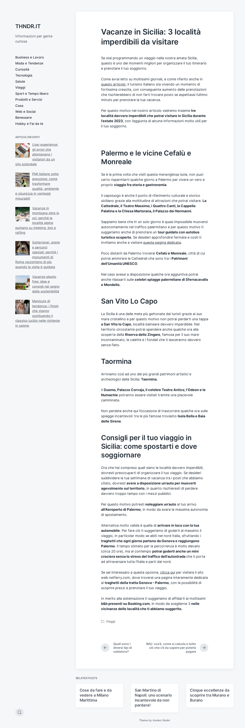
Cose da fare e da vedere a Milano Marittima (96, 695)
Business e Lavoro (29, 57)
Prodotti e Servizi (28, 99)
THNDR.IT (28, 26)
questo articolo (113, 84)
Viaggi (20, 87)
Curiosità (22, 69)
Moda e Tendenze (29, 63)
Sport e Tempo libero (31, 94)
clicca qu (167, 572)
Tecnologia (23, 75)
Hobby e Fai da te (29, 124)
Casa (19, 106)
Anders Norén (161, 720)
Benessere (23, 117)
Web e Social (25, 112)
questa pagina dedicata (162, 242)
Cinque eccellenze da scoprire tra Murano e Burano (209, 695)
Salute (20, 81)
